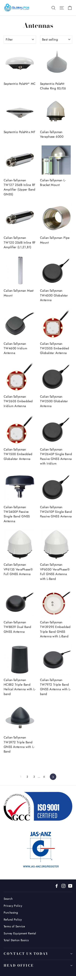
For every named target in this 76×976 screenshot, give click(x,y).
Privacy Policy (13, 906)
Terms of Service (14, 926)
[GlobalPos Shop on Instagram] (63, 885)
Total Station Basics (16, 940)
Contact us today (26, 953)
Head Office (19, 965)
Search (8, 899)
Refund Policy (13, 919)
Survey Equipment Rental (20, 933)
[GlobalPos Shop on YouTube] (70, 885)
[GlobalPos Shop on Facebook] (57, 885)
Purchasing (11, 912)
